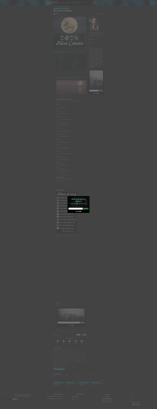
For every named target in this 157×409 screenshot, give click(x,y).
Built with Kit (78, 211)
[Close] (88, 197)
